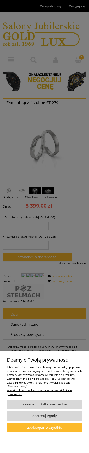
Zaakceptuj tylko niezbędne (45, 404)
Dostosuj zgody (44, 416)
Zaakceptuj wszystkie (44, 427)
